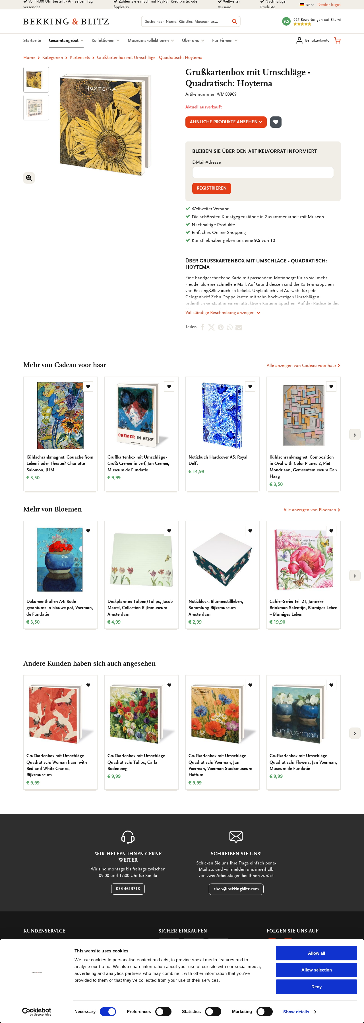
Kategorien (52, 57)
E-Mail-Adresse (206, 162)
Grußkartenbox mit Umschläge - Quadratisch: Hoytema (149, 57)
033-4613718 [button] (128, 888)
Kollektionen (104, 40)
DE (307, 5)
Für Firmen (223, 40)
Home (29, 57)
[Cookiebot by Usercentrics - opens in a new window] (37, 1012)
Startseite (32, 40)
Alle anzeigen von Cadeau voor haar (302, 365)
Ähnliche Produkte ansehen (224, 121)
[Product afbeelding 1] (36, 80)
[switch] (163, 1011)
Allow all (316, 953)
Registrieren (212, 188)
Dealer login (329, 4)
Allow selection (316, 969)
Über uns (191, 40)
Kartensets (80, 57)
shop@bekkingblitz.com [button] (236, 888)
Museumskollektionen (149, 40)
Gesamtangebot (66, 40)
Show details (296, 1011)
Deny (316, 986)
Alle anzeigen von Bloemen (310, 509)
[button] (337, 40)
